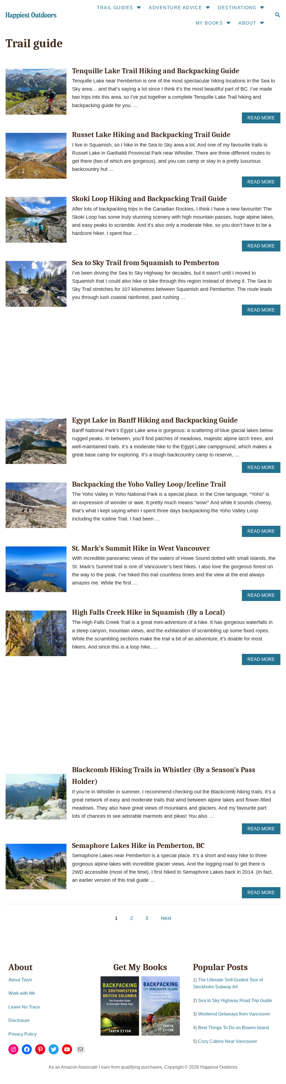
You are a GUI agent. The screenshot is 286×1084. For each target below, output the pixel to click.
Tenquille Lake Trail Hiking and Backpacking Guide (155, 71)
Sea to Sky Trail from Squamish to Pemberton (145, 263)
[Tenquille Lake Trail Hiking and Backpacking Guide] (36, 94)
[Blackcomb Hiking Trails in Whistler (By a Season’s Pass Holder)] (36, 799)
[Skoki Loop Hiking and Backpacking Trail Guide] (36, 222)
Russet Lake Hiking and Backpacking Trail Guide (151, 135)
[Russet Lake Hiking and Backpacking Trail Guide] (36, 158)
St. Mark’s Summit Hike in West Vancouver (141, 548)
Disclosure (19, 1020)
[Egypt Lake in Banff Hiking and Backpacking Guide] (36, 443)
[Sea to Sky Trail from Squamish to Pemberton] (36, 286)
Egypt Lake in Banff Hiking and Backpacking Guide (155, 420)
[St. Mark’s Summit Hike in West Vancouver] (36, 571)
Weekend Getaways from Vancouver (234, 1014)
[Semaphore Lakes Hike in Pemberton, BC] (36, 869)
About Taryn (20, 979)
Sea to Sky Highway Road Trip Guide (235, 1000)
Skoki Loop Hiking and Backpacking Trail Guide (149, 199)
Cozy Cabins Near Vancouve (227, 1041)
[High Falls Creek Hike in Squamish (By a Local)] (36, 636)
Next (166, 918)
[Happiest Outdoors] (30, 15)
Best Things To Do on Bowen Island (233, 1027)
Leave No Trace (24, 1007)
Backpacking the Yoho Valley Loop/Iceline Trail (149, 484)
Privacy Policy (22, 1034)
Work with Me (21, 993)
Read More (262, 119)
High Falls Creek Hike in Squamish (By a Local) (148, 612)
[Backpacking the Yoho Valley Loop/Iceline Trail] (36, 507)
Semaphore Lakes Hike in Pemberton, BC (138, 846)
